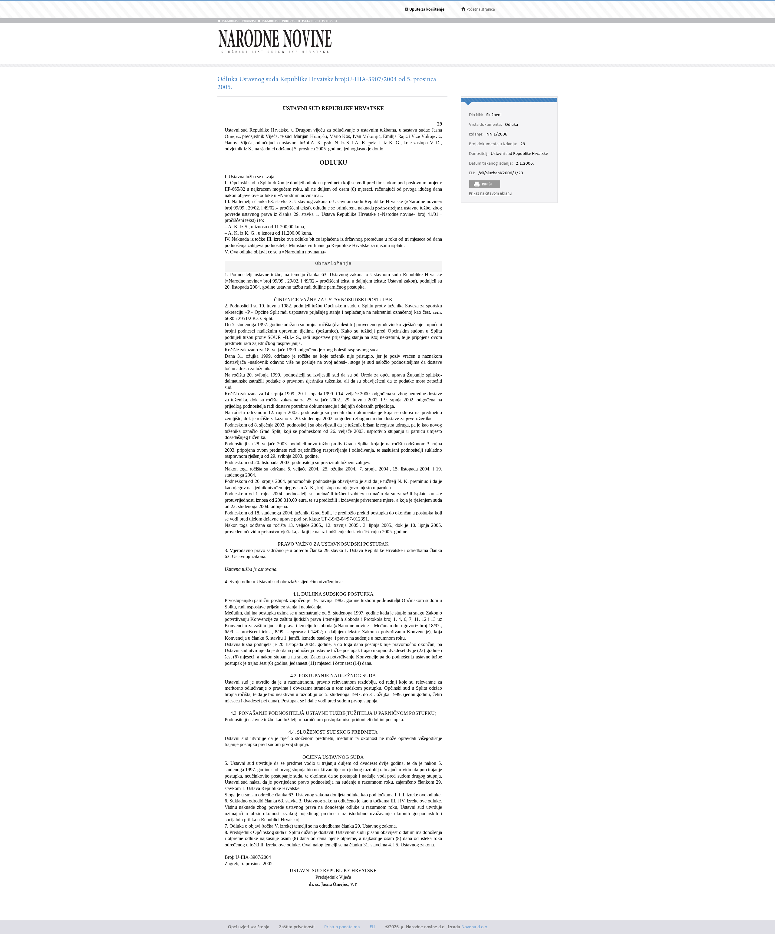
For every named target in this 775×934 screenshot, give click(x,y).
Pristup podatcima (342, 927)
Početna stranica (481, 9)
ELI (372, 927)
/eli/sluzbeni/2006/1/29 (500, 173)
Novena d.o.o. (474, 927)
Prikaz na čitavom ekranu (490, 193)
